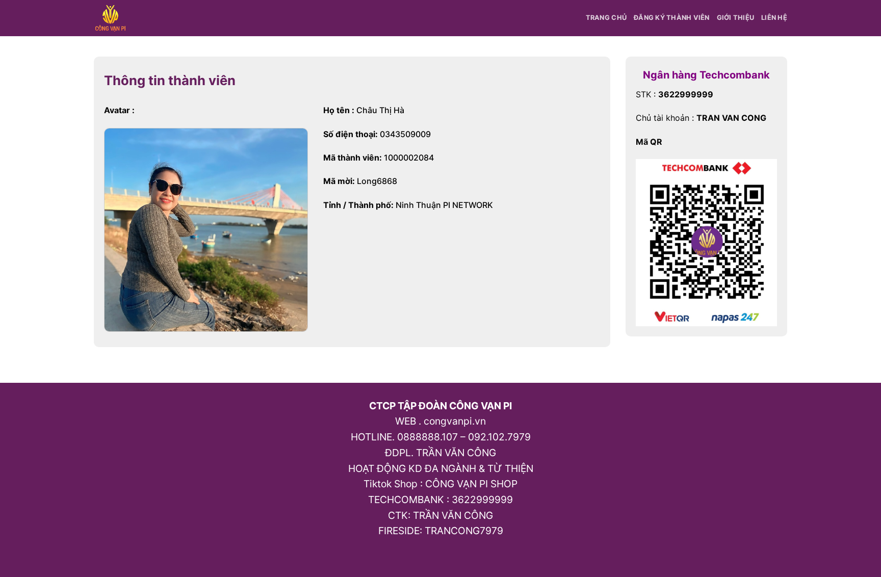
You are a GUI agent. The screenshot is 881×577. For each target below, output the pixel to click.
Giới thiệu (736, 17)
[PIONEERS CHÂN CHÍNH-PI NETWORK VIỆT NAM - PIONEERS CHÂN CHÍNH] (112, 18)
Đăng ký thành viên (672, 17)
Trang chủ (606, 17)
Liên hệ (774, 17)
